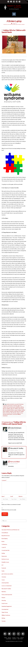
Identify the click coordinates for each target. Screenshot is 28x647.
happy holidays (18, 410)
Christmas (21, 404)
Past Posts (20, 638)
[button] (14, 14)
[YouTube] (14, 1)
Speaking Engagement (7, 606)
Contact (14, 638)
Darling (3, 553)
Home (5, 637)
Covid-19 (4, 547)
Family (3, 571)
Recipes (3, 597)
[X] (11, 1)
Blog (18, 637)
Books (3, 541)
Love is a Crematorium (7, 585)
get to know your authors (7, 573)
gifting (22, 407)
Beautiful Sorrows (6, 535)
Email (11, 496)
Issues (3, 579)
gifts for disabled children (8, 410)
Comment (4, 480)
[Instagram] (17, 1)
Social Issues (4, 603)
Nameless (4, 591)
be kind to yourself (14, 404)
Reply (4, 432)
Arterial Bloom (5, 532)
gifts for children (6, 408)
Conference (4, 544)
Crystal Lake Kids (5, 550)
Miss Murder (13, 412)
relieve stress (20, 412)
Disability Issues (5, 562)
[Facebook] (8, 1)
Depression (4, 556)
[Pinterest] (19, 1)
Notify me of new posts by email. (9, 509)
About (9, 637)
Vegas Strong (5, 612)
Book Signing (4, 538)
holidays (7, 411)
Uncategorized (5, 609)
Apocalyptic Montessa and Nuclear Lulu (10, 529)
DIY (2, 565)
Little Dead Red (5, 582)
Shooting (4, 600)
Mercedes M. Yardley (19, 411)
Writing (3, 618)
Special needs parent (7, 414)
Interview (4, 577)
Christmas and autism (8, 405)
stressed (15, 414)
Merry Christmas (6, 412)
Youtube (4, 621)
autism (8, 404)
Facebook (4, 568)
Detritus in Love (5, 559)
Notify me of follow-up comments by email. (11, 504)
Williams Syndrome (6, 615)
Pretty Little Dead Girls (7, 594)
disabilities (18, 407)
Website (20, 496)
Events (22, 637)
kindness (12, 411)
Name (3, 496)
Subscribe (8, 638)
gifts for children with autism (17, 408)
